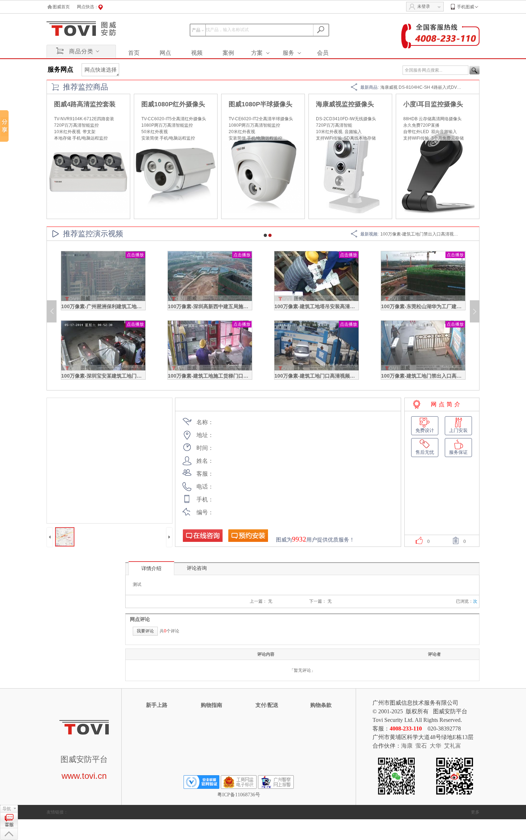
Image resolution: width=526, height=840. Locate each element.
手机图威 (465, 6)
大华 (435, 746)
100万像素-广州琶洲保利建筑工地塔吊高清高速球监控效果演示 (131, 306)
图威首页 (61, 6)
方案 (257, 53)
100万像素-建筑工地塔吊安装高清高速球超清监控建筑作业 (339, 306)
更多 (475, 812)
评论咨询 (197, 568)
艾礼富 (452, 746)
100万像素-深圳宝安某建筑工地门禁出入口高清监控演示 (124, 376)
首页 (134, 53)
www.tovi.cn (84, 776)
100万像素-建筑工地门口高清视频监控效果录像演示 (332, 376)
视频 (197, 53)
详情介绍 (151, 568)
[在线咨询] (202, 535)
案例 (228, 53)
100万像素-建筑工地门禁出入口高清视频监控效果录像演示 (436, 234)
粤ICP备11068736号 (238, 794)
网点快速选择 (100, 70)
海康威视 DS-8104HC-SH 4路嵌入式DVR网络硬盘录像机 (435, 87)
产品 (196, 30)
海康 (407, 746)
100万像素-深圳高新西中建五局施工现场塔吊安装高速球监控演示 (240, 306)
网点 (165, 53)
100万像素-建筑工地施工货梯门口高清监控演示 (220, 376)
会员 (322, 53)
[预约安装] (248, 535)
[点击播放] (103, 299)
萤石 (421, 746)
